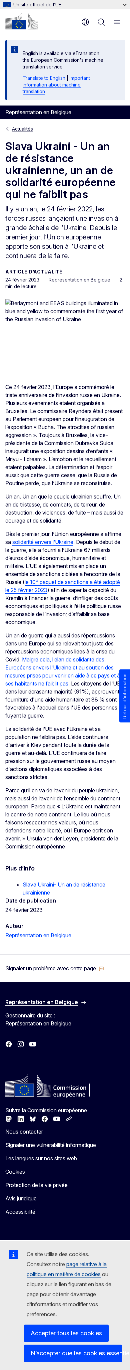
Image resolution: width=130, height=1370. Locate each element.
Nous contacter (24, 1131)
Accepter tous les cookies (66, 1333)
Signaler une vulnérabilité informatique (50, 1145)
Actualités (22, 129)
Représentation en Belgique (38, 935)
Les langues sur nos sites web (41, 1158)
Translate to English (44, 78)
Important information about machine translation (56, 84)
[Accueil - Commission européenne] (21, 21)
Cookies (15, 1171)
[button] (54, 968)
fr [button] (85, 22)
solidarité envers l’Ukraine (42, 542)
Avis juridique (21, 1198)
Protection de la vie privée (36, 1185)
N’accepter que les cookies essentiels (76, 1353)
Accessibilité (20, 1211)
